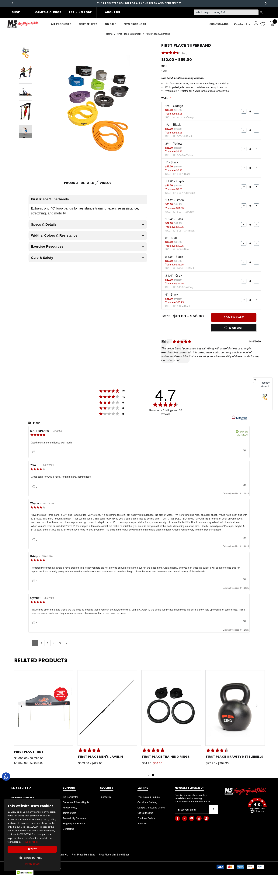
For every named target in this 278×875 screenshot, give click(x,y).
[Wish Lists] (263, 24)
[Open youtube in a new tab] (191, 818)
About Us (112, 12)
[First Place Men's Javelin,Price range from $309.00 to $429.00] (107, 708)
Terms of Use (69, 812)
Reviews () (174, 53)
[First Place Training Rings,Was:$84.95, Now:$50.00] (171, 708)
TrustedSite (106, 796)
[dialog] (32, 835)
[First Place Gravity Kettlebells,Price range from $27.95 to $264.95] (235, 708)
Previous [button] (12, 3)
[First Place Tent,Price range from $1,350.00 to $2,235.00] (43, 708)
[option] (264, 400)
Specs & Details (44, 224)
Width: (166, 98)
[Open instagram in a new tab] (199, 818)
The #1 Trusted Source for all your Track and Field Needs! (139, 3)
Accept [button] (32, 849)
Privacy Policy (70, 807)
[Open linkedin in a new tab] (206, 818)
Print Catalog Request (148, 796)
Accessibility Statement (74, 818)
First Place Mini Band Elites (114, 854)
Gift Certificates (70, 796)
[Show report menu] (244, 451)
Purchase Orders (146, 818)
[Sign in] (254, 23)
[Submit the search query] (261, 12)
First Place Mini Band (83, 854)
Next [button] (266, 3)
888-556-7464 (219, 24)
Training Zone (80, 12)
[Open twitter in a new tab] (184, 818)
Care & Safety (42, 258)
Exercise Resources (47, 246)
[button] (245, 806)
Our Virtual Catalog (147, 802)
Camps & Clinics (48, 12)
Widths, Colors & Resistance (54, 235)
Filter (36, 423)
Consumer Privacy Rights (76, 802)
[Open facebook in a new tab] (177, 818)
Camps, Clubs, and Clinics (151, 807)
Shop (16, 12)
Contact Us (242, 24)
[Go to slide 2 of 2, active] (153, 775)
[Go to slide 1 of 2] (148, 775)
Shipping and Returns (74, 823)
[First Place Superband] (264, 396)
